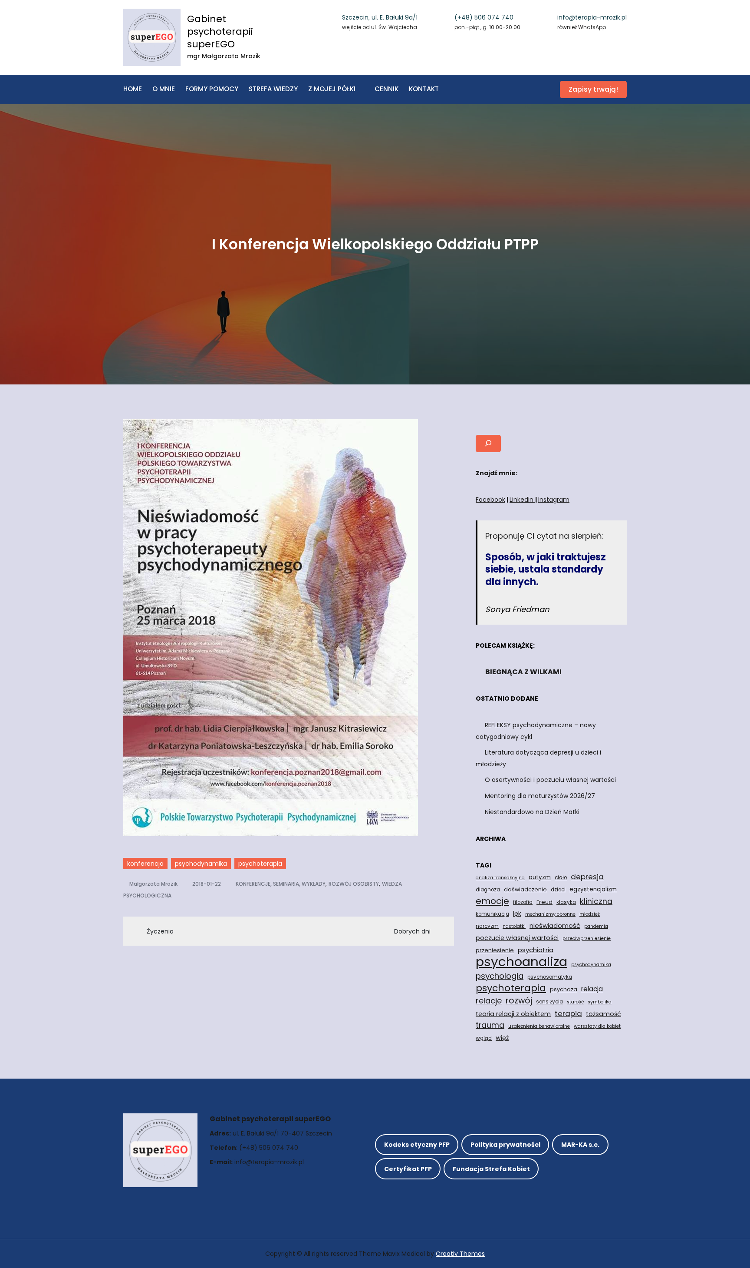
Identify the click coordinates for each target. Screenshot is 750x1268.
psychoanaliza (521, 961)
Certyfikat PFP (408, 1169)
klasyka (566, 902)
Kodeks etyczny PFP (417, 1144)
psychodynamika (201, 863)
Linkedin (522, 499)
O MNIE (163, 88)
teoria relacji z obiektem (513, 1014)
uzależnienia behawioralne (539, 1026)
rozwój (519, 1000)
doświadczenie (525, 889)
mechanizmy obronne (550, 914)
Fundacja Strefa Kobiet (491, 1169)
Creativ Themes (460, 1253)
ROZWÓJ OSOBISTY (354, 883)
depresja (587, 876)
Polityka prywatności (505, 1144)
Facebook (490, 499)
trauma (490, 1025)
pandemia (596, 926)
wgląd (484, 1038)
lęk (517, 913)
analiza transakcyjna (500, 877)
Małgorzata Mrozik (153, 883)
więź (502, 1037)
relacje (489, 1000)
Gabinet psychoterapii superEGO (220, 31)
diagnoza (488, 889)
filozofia (523, 902)
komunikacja (492, 913)
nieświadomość (555, 925)
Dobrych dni (412, 931)
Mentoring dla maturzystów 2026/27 (540, 795)
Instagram (553, 499)
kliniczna (596, 901)
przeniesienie (495, 950)
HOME (132, 88)
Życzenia (160, 931)
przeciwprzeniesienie (586, 938)
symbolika (600, 1002)
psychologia (499, 975)
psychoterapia (260, 863)
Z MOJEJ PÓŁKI (331, 88)
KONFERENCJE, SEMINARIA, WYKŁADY (281, 883)
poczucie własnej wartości (517, 938)
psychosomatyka (549, 976)
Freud (544, 902)
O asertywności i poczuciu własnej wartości (550, 779)
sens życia (549, 1001)
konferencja (145, 863)
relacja (592, 988)
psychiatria (535, 949)
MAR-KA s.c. (580, 1144)
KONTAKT (424, 88)
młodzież (589, 914)
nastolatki (514, 926)
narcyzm (487, 926)
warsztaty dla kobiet (597, 1026)
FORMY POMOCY (211, 88)
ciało (561, 877)
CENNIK (386, 88)
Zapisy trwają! (593, 89)
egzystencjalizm (593, 889)
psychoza (563, 989)
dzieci (558, 889)
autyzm (540, 877)
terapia (568, 1013)
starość (575, 1002)
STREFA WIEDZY (273, 88)
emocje (492, 901)
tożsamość (603, 1014)
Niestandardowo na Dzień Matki (532, 812)
